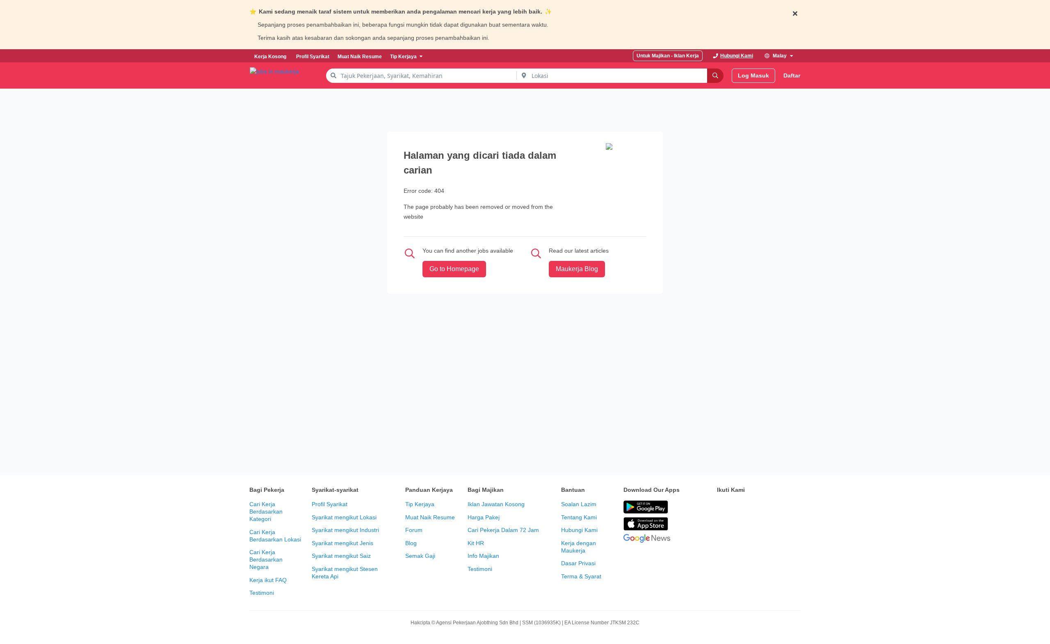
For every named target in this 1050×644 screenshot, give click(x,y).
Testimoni (261, 592)
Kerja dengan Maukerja (578, 547)
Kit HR (476, 543)
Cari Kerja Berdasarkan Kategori (266, 511)
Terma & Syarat (581, 576)
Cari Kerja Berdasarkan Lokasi (275, 536)
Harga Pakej (484, 517)
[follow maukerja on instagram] (776, 507)
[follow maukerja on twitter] (740, 507)
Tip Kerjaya (419, 504)
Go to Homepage (454, 268)
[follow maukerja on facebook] (722, 507)
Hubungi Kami (579, 530)
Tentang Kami (579, 517)
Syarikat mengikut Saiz (341, 556)
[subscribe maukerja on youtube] (758, 507)
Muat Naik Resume (430, 517)
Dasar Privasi (578, 563)
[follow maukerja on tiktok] (722, 528)
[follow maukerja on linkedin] (794, 507)
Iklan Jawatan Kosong (496, 504)
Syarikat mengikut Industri (345, 530)
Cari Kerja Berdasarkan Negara (266, 559)
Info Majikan (483, 556)
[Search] (715, 76)
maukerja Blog (577, 268)
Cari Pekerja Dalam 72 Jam (503, 530)
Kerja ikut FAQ (268, 580)
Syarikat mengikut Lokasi (344, 517)
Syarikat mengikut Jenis (342, 543)
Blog (411, 543)
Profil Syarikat (329, 504)
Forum (413, 530)
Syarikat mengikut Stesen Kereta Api (345, 573)
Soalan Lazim (578, 504)
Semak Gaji (420, 556)
